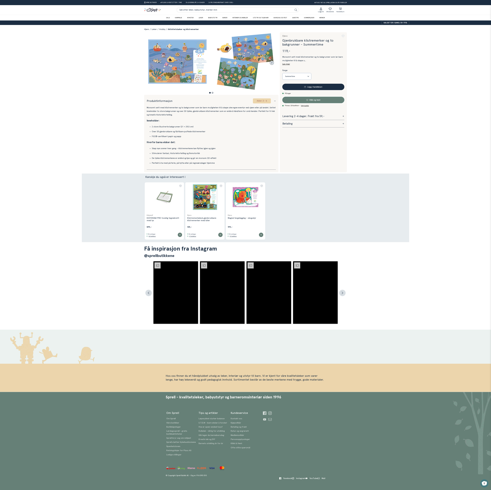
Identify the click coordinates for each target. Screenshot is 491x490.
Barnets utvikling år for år (211, 443)
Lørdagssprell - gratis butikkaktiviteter (176, 432)
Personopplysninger (240, 439)
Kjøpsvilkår (236, 423)
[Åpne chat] (484, 483)
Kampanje (178, 17)
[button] (210, 93)
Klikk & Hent (236, 443)
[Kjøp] (180, 235)
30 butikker (152, 236)
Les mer (286, 64)
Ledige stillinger (173, 455)
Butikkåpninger (173, 427)
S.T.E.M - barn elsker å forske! (213, 423)
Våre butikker (172, 423)
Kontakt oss (236, 419)
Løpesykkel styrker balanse (212, 419)
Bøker (224, 17)
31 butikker (192, 236)
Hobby (162, 29)
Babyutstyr (212, 17)
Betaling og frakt (239, 427)
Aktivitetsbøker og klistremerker (183, 29)
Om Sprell (171, 419)
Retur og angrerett (240, 431)
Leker (201, 17)
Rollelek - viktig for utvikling (212, 431)
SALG (168, 17)
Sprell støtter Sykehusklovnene (181, 442)
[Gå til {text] (264, 413)
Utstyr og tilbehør (261, 17)
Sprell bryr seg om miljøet (178, 438)
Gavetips (295, 17)
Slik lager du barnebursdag (211, 435)
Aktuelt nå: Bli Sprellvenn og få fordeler (330, 2)
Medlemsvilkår (237, 435)
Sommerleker (309, 17)
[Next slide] (272, 63)
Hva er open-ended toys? (211, 427)
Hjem (146, 29)
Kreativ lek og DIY (207, 439)
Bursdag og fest (280, 17)
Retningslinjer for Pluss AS (178, 450)
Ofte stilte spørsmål (240, 448)
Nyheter (190, 17)
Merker (322, 17)
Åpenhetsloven (173, 446)
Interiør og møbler (240, 17)
